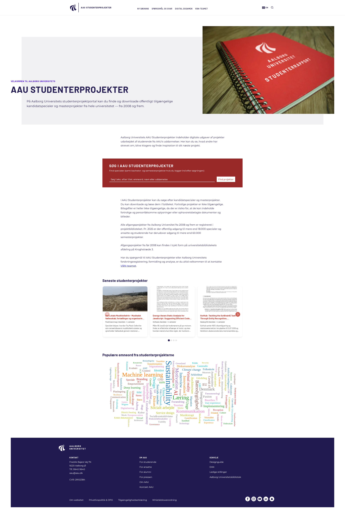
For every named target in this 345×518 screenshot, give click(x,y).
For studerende (147, 462)
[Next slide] (237, 314)
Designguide (217, 462)
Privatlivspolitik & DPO (101, 500)
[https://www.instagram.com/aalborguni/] (253, 499)
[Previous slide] (107, 314)
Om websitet (76, 500)
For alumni (145, 472)
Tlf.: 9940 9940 (77, 469)
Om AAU (144, 482)
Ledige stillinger (218, 472)
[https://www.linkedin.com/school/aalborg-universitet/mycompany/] (265, 499)
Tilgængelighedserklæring (132, 500)
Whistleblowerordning (164, 500)
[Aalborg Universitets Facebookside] (247, 499)
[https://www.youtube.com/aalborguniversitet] (259, 499)
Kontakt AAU (146, 487)
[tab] (169, 340)
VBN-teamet (201, 9)
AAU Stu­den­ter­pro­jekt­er (96, 7)
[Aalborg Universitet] (73, 7)
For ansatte (145, 467)
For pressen (145, 477)
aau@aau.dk (76, 473)
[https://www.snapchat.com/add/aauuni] (272, 499)
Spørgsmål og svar (162, 9)
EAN (212, 467)
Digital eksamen (183, 9)
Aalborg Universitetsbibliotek (225, 477)
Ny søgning (143, 9)
